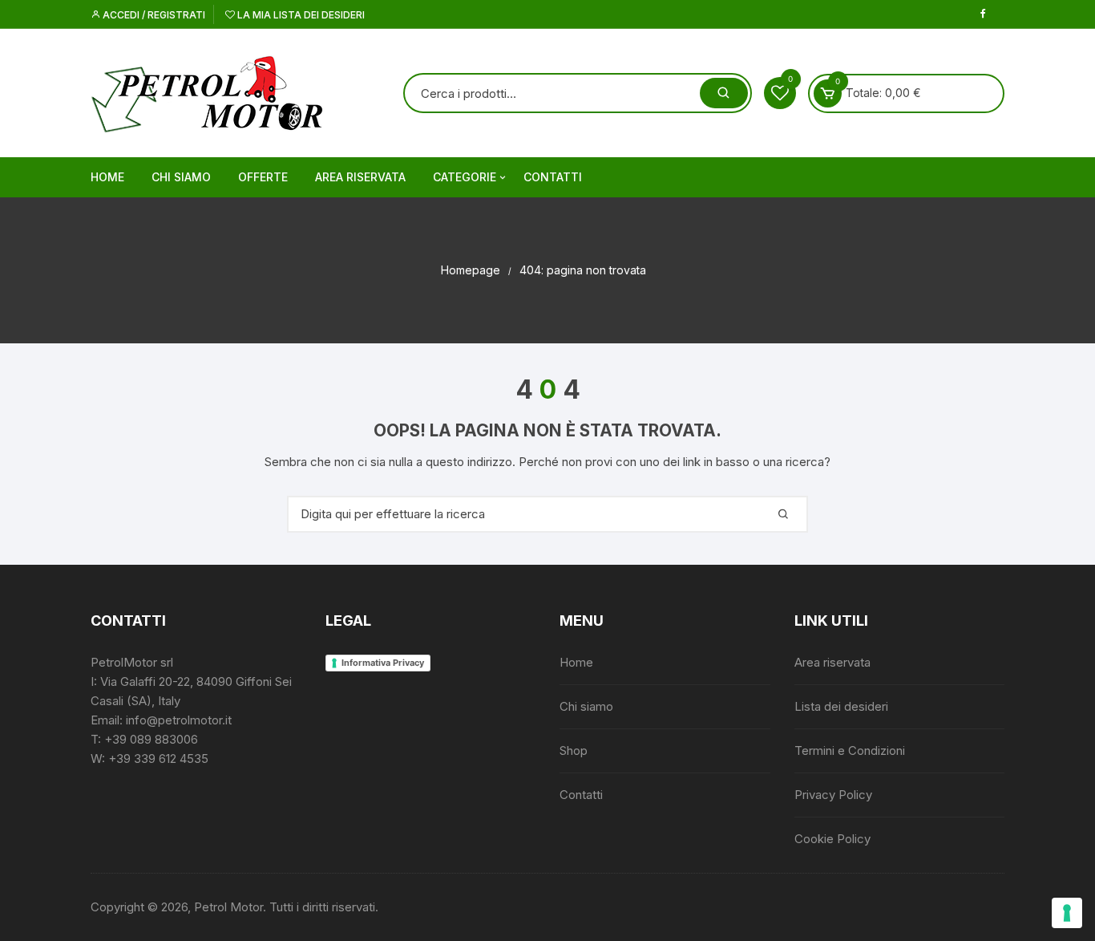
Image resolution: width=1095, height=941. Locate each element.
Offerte (263, 177)
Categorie (464, 177)
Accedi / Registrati (152, 15)
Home (107, 177)
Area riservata (360, 177)
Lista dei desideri (841, 706)
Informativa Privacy (382, 662)
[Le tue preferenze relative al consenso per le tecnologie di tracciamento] (1067, 913)
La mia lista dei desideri (300, 15)
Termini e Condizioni (849, 750)
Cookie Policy (832, 838)
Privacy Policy (833, 794)
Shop (574, 750)
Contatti (552, 177)
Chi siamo (181, 177)
